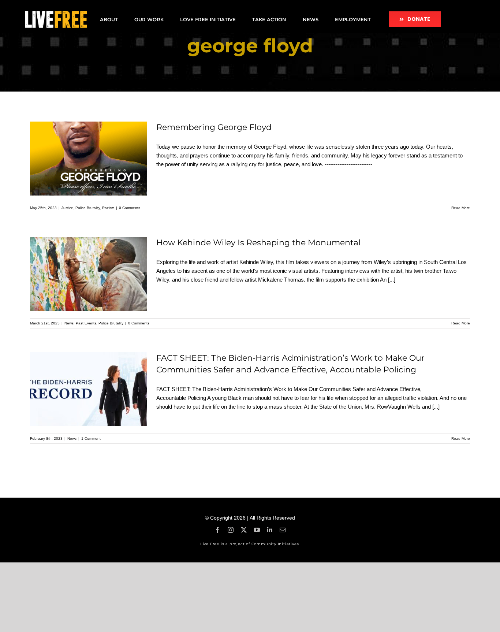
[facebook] (217, 530)
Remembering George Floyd (214, 127)
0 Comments (129, 208)
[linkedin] (269, 530)
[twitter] (244, 530)
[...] (391, 279)
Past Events (86, 323)
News (69, 323)
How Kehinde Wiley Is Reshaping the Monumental (258, 243)
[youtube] (257, 530)
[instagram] (231, 530)
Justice (67, 208)
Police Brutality (87, 208)
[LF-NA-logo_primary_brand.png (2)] (56, 14)
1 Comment (91, 438)
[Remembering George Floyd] (88, 159)
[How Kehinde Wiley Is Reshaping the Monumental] (88, 274)
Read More (460, 208)
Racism (108, 208)
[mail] (283, 530)
